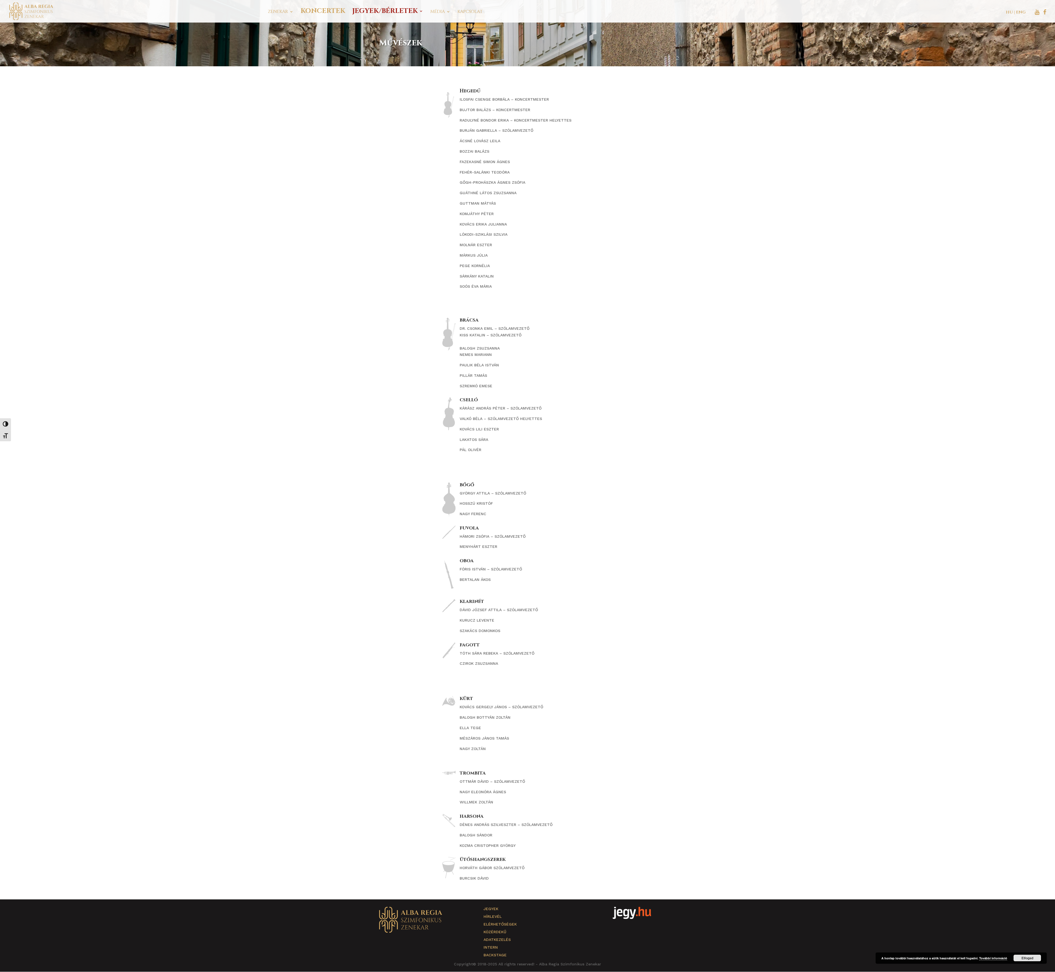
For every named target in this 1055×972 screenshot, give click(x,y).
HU (1009, 12)
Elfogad (1027, 957)
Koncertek (323, 12)
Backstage (495, 955)
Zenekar (278, 12)
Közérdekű (495, 932)
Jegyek (491, 909)
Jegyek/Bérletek (385, 12)
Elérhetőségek (500, 924)
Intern (491, 947)
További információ (993, 958)
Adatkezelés (497, 939)
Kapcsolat (469, 12)
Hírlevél (493, 916)
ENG (1021, 12)
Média (437, 12)
